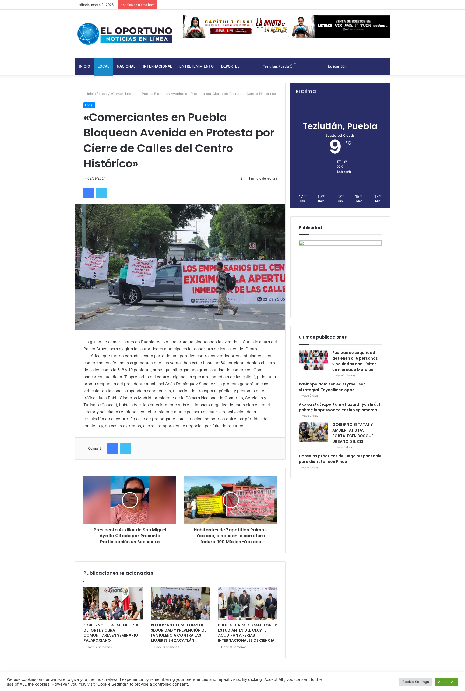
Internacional (157, 66)
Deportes (230, 66)
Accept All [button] (446, 681)
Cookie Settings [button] (415, 681)
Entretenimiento (196, 66)
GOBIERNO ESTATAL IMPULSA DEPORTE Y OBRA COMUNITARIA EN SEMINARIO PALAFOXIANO (110, 632)
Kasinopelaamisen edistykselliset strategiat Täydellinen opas (332, 386)
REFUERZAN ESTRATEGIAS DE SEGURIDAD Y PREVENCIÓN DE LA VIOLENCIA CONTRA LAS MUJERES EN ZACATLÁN (178, 632)
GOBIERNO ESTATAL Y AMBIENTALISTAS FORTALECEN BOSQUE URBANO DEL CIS (352, 433)
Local (103, 66)
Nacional (126, 66)
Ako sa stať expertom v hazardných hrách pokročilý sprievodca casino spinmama (340, 407)
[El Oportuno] (125, 33)
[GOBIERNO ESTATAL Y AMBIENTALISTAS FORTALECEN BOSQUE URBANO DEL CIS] (313, 432)
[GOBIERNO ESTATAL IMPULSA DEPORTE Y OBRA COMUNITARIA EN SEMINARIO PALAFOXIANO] (113, 603)
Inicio (84, 66)
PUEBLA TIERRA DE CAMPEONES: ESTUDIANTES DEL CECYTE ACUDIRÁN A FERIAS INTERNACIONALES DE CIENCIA (247, 632)
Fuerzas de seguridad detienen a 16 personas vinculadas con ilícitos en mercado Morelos (355, 361)
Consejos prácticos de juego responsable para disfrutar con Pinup (340, 458)
